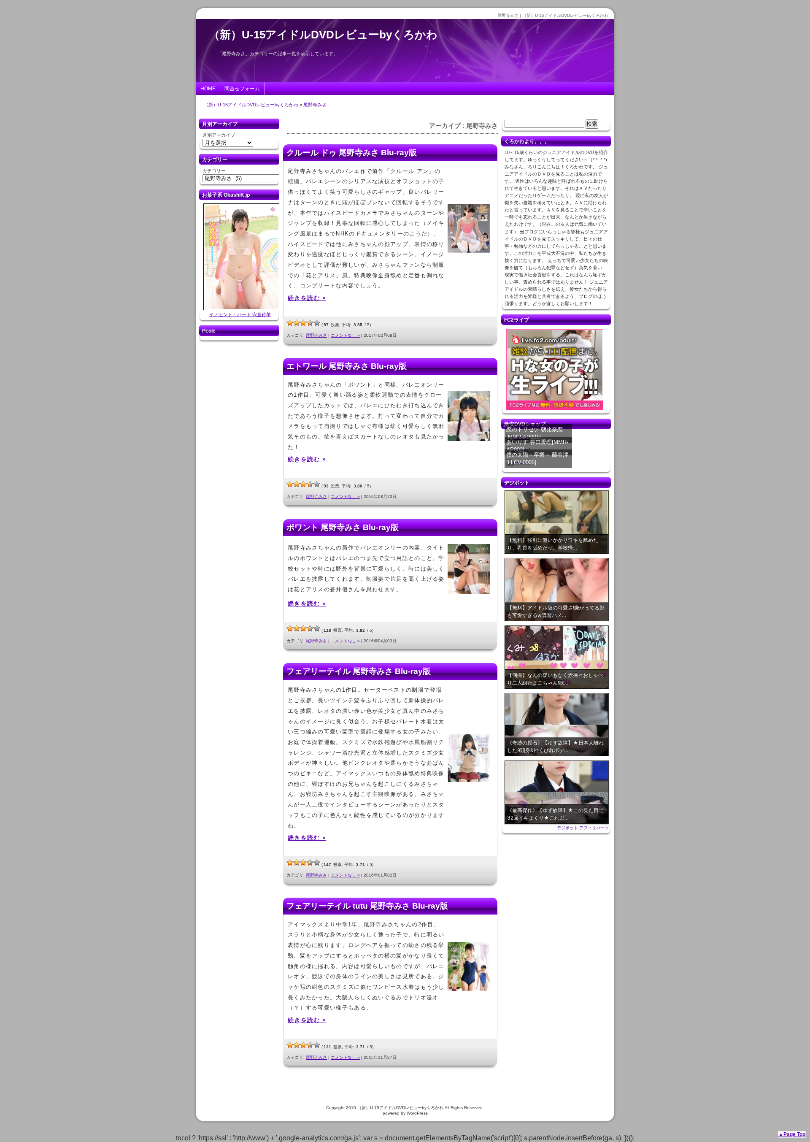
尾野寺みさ (315, 104)
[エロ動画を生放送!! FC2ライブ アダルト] (555, 409)
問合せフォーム (242, 89)
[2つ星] (296, 322)
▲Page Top (791, 1134)
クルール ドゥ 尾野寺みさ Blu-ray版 (351, 152)
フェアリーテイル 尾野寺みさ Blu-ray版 (358, 671)
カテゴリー (214, 170)
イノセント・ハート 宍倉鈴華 (240, 314)
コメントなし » (345, 335)
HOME (208, 89)
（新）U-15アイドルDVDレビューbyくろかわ (323, 34)
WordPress (417, 1113)
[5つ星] (316, 322)
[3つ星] (303, 322)
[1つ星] (289, 322)
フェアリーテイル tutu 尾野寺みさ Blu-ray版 (367, 905)
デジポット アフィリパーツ (583, 827)
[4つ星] (310, 322)
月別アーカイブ (218, 135)
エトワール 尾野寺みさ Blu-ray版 (346, 366)
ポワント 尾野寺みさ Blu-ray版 (342, 527)
